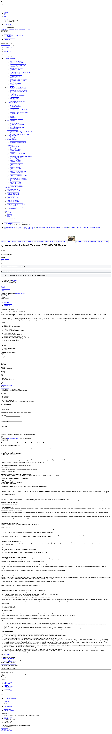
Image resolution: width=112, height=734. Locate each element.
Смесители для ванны (15, 168)
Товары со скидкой (9, 691)
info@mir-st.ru (7, 51)
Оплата (5, 13)
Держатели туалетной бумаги (17, 65)
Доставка (6, 12)
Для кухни (12, 138)
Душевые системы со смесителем (18, 109)
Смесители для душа (15, 164)
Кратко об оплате (8, 682)
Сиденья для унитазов (15, 183)
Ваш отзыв (3, 433)
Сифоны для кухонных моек (17, 124)
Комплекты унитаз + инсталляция (18, 178)
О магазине (7, 10)
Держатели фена (14, 66)
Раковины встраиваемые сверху (18, 141)
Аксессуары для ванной (13, 59)
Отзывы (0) (7, 305)
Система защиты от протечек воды (13, 40)
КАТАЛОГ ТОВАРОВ (9, 58)
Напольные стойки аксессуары (18, 80)
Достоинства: (4, 421)
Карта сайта (7, 689)
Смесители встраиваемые (16, 163)
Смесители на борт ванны (16, 172)
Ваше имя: (3, 415)
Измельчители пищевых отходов (18, 91)
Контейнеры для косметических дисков (20, 72)
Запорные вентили (15, 115)
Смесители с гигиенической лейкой (19, 175)
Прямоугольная (5, 388)
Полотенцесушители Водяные (18, 132)
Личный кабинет (8, 706)
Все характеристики (20, 293)
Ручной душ (13, 117)
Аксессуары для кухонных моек (18, 88)
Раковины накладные (15, 143)
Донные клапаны (14, 123)
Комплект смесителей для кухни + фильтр (21, 156)
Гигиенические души (15, 105)
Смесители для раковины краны (18, 171)
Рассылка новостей (9, 710)
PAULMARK (7, 654)
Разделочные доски (15, 99)
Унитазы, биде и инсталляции (17, 153)
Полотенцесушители (12, 130)
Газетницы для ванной (16, 61)
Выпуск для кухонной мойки (17, 121)
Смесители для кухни (15, 165)
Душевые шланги (14, 113)
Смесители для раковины (16, 170)
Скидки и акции (8, 209)
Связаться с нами (8, 686)
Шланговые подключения (16, 119)
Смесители (12, 152)
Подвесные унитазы (15, 181)
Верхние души (13, 103)
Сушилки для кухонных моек (17, 101)
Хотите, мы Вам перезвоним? (17, 45)
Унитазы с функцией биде (16, 186)
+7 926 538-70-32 (8, 47)
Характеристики (8, 304)
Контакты (6, 16)
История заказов (8, 707)
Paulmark (14, 280)
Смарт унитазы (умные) (16, 185)
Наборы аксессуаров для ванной (18, 79)
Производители (8, 690)
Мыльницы (13, 77)
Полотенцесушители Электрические (19, 134)
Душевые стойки (14, 110)
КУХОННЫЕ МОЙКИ (10, 205)
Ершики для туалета (15, 69)
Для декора (12, 137)
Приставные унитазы (15, 182)
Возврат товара (8, 687)
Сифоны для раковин (15, 126)
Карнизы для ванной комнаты (17, 70)
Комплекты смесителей (16, 157)
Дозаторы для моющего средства (18, 90)
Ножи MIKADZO (14, 98)
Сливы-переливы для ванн (17, 127)
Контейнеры (13, 94)
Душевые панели (14, 108)
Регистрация (10, 25)
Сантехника (7, 39)
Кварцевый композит (6, 385)
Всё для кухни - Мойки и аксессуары (13, 35)
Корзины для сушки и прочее (17, 95)
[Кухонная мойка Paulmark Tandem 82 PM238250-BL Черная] (17, 241)
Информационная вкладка (10, 306)
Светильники (13, 84)
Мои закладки (7, 709)
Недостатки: (4, 426)
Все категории (7, 34)
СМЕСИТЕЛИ (7, 187)
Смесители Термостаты (16, 161)
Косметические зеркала (16, 75)
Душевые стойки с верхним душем (19, 112)
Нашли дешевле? (5, 259)
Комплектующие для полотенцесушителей (21, 131)
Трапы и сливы (14, 128)
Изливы (12, 116)
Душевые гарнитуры (15, 106)
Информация (7, 211)
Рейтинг (3, 435)
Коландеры (13, 92)
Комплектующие (8, 36)
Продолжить (4, 440)
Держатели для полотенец (16, 62)
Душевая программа (12, 102)
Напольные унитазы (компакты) (18, 179)
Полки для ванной (14, 81)
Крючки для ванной (15, 76)
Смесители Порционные (16, 159)
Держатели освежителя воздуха (18, 64)
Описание (6, 302)
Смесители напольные (15, 174)
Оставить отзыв (5, 251)
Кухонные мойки (14, 97)
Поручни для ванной (15, 83)
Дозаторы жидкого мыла (16, 68)
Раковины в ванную (12, 139)
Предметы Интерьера (9, 38)
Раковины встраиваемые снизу (18, 142)
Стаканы (12, 86)
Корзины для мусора (15, 73)
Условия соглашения (9, 15)
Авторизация (10, 27)
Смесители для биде (15, 167)
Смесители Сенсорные (16, 160)
